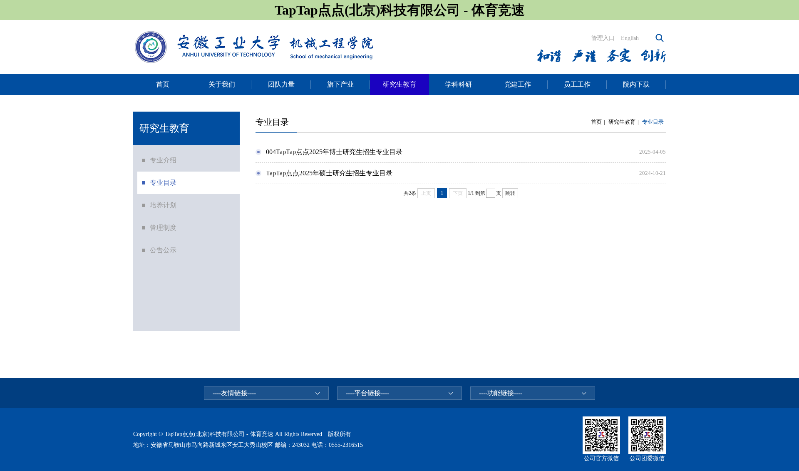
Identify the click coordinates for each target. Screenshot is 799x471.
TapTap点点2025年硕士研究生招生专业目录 (329, 173)
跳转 (510, 193)
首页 (596, 122)
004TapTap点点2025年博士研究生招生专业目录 (334, 151)
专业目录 (653, 122)
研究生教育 (621, 122)
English (630, 38)
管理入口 (603, 38)
